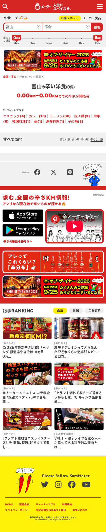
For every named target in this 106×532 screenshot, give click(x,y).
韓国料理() (21, 121)
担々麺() (82, 116)
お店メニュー (70, 18)
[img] (5, 6)
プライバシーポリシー (17, 510)
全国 (5, 76)
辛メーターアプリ (45, 504)
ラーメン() (60, 116)
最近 (60, 310)
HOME (9, 504)
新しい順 (65, 139)
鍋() (38, 121)
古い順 (75, 139)
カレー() (37, 116)
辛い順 (84, 139)
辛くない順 (96, 139)
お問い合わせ (79, 510)
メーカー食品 (92, 18)
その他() (76, 121)
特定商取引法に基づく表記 (51, 510)
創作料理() (55, 121)
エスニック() (14, 116)
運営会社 (24, 504)
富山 (14, 76)
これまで (94, 310)
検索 (97, 27)
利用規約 (67, 504)
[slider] (16, 38)
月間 (76, 310)
